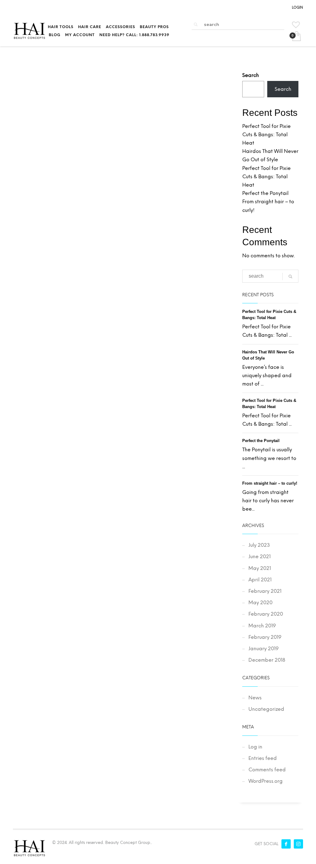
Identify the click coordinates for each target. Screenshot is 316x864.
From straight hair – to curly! (269, 483)
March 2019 (262, 626)
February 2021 (264, 591)
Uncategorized (266, 709)
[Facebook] (286, 844)
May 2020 (260, 602)
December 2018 (266, 660)
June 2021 (259, 556)
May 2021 (259, 568)
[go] (196, 24)
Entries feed (262, 758)
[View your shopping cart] (296, 37)
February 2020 (265, 614)
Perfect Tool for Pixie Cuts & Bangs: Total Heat (266, 134)
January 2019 (263, 648)
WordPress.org (265, 781)
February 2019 (264, 637)
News (255, 698)
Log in (255, 747)
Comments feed (267, 770)
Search (250, 75)
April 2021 (260, 580)
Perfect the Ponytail (265, 193)
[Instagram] (298, 844)
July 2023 (259, 545)
